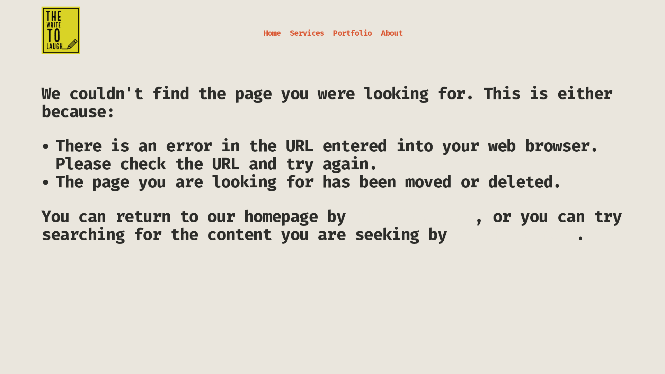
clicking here (415, 216)
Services (307, 33)
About (391, 33)
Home (272, 33)
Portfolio (352, 33)
